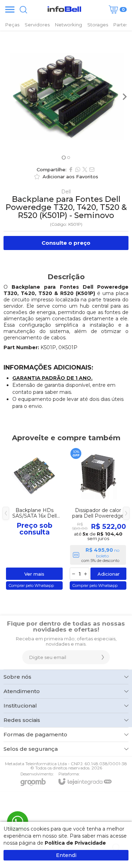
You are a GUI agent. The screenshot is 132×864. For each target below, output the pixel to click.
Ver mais (34, 574)
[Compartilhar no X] (84, 169)
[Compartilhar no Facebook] (70, 169)
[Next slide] (124, 97)
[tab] (63, 157)
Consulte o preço (66, 242)
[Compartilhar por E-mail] (91, 169)
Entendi (66, 855)
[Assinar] (103, 657)
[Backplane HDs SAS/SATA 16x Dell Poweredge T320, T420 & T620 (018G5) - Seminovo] (34, 518)
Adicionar (109, 574)
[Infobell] (64, 9)
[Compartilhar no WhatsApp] (77, 169)
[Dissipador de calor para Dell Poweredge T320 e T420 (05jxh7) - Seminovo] (98, 518)
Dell (66, 191)
